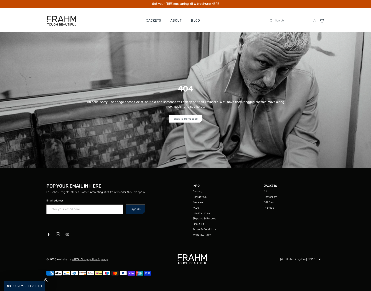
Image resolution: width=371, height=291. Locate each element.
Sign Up (135, 209)
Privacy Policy (201, 213)
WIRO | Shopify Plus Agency (90, 259)
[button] (289, 20)
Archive (197, 191)
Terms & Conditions (204, 229)
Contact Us (200, 197)
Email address (55, 200)
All (265, 191)
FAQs (196, 207)
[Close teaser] (46, 280)
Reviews (198, 202)
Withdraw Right (202, 234)
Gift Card (269, 202)
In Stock (269, 207)
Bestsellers (270, 197)
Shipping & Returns (204, 218)
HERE (215, 4)
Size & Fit (198, 224)
